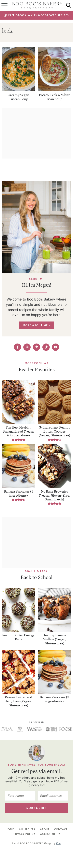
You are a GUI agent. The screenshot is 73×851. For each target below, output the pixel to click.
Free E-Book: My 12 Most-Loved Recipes (38, 15)
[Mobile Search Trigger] (71, 5)
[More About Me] (36, 226)
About (44, 829)
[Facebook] (17, 347)
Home (10, 829)
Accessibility (50, 834)
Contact (60, 829)
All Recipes (27, 829)
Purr (58, 843)
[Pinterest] (36, 347)
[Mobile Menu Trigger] (3, 5)
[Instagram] (27, 347)
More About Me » (36, 325)
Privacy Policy (24, 834)
